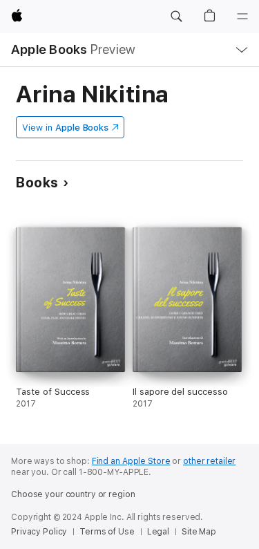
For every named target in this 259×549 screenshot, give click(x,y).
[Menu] (242, 16)
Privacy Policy (39, 532)
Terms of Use (107, 532)
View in (65, 127)
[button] (176, 16)
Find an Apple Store (131, 461)
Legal (158, 532)
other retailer (209, 461)
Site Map (199, 532)
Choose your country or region (73, 494)
